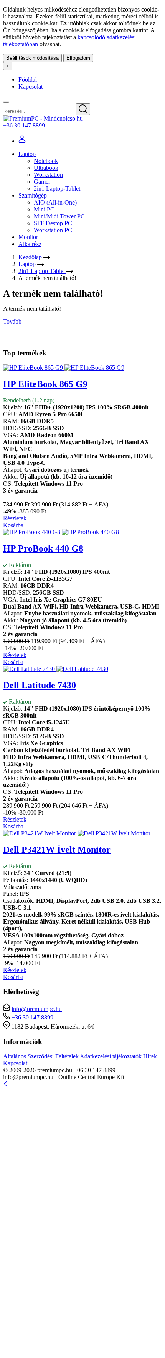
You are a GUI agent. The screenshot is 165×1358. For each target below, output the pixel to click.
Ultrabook (46, 167)
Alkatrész (29, 244)
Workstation (48, 174)
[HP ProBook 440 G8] (61, 532)
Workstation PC (53, 230)
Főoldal (27, 79)
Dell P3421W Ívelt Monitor (57, 850)
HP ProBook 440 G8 (43, 548)
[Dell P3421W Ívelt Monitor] (76, 833)
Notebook (46, 161)
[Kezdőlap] (43, 118)
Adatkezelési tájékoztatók (111, 1056)
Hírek (150, 1056)
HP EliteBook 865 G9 (45, 384)
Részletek (14, 518)
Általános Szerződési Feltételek (41, 1056)
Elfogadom (78, 58)
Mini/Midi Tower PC (59, 216)
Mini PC (44, 209)
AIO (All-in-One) (55, 202)
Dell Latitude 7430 (39, 685)
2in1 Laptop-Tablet (57, 188)
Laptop (27, 154)
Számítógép (32, 195)
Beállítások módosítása (32, 58)
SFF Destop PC (53, 223)
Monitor (28, 237)
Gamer (42, 181)
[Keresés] (83, 109)
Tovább (12, 321)
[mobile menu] (6, 102)
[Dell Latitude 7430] (55, 669)
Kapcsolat (30, 86)
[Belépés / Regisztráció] (22, 140)
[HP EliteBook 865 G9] (63, 367)
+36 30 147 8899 (24, 125)
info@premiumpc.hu (37, 1009)
